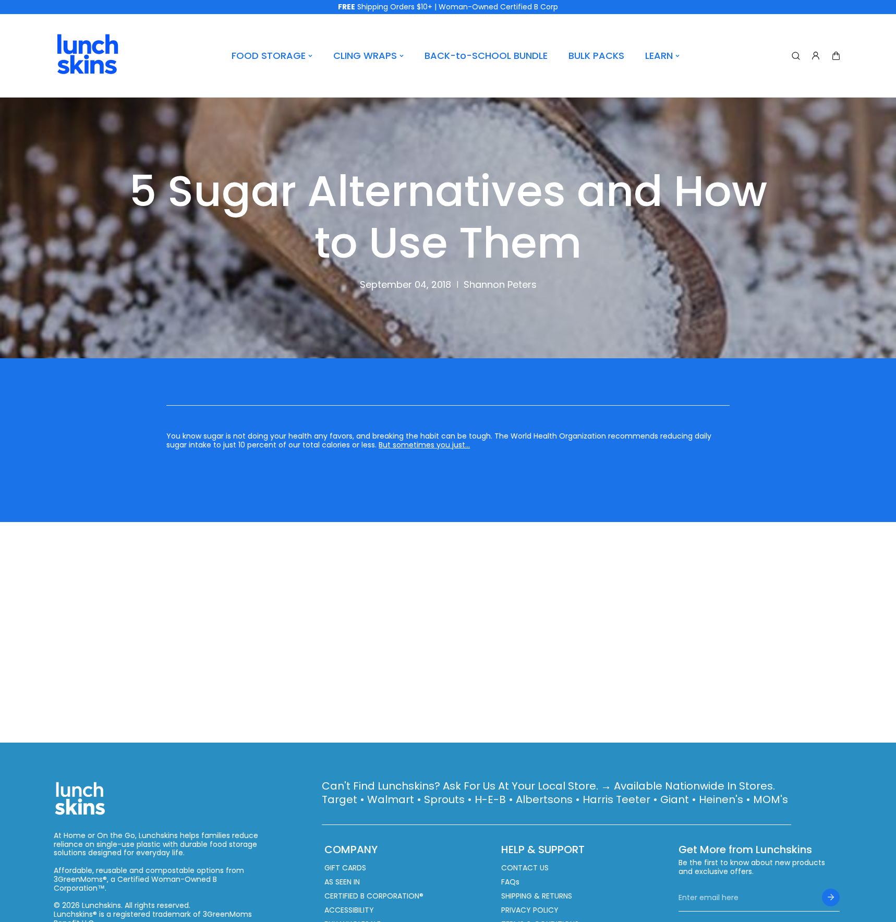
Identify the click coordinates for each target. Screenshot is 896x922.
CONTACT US (525, 868)
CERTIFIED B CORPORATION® (373, 896)
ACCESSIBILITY (349, 910)
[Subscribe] (831, 897)
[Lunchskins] (87, 55)
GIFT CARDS (345, 868)
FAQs (510, 882)
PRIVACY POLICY (530, 910)
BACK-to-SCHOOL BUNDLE (486, 55)
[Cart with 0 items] (836, 56)
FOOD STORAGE (269, 55)
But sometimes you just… (424, 445)
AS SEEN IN (342, 882)
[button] (836, 56)
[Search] (796, 56)
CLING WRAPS (365, 55)
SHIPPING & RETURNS (536, 896)
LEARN (659, 55)
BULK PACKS (596, 55)
